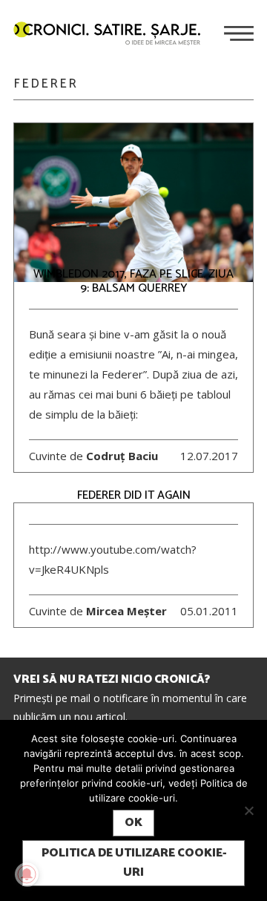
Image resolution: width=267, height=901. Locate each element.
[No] (248, 810)
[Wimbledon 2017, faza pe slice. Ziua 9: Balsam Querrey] (133, 203)
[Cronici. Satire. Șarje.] (113, 35)
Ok (133, 822)
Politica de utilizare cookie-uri (134, 863)
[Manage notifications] (27, 874)
